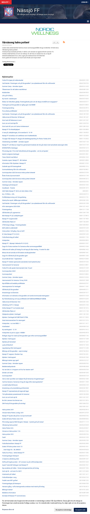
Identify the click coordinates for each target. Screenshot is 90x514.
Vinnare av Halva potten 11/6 (11, 431)
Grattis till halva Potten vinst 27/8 (12, 419)
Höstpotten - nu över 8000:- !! (11, 323)
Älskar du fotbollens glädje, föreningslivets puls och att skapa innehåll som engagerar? (30, 102)
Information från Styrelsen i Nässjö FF (14, 163)
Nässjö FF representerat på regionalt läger (15, 391)
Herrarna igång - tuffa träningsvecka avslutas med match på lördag (23, 486)
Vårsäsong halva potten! (15, 42)
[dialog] (45, 505)
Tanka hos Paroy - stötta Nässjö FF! (13, 453)
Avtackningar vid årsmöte (10, 292)
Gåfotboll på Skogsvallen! (10, 289)
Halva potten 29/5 (7, 434)
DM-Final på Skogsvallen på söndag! (13, 403)
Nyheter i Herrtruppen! (9, 357)
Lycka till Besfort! (7, 345)
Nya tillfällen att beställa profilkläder (13, 283)
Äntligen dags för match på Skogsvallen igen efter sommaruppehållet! (24, 336)
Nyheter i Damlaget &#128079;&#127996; (15, 317)
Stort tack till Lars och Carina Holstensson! (15, 126)
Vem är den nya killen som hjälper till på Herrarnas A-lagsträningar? (23, 379)
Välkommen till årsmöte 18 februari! (13, 117)
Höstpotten (5, 240)
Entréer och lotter (7, 372)
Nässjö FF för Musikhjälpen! (11, 129)
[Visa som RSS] (64, 42)
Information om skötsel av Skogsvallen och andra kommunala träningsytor (25, 296)
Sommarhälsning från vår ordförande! (14, 169)
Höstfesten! (6, 326)
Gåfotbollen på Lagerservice (11, 212)
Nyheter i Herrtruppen (9, 339)
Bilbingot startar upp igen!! (10, 360)
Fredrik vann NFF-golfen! (10, 480)
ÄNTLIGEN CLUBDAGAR (9, 228)
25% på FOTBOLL (7, 95)
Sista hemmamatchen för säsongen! (13, 320)
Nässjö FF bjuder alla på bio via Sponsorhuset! (17, 416)
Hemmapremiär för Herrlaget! (11, 286)
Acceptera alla (80, 510)
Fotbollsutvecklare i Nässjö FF (11, 443)
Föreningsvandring (8, 108)
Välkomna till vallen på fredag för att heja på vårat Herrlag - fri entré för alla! (25, 249)
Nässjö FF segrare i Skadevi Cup (12, 354)
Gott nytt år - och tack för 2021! (12, 471)
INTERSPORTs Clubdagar (10, 148)
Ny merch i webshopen (9, 99)
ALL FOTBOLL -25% (8, 194)
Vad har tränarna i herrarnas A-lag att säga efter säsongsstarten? (22, 382)
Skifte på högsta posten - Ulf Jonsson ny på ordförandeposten (22, 462)
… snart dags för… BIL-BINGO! (11, 449)
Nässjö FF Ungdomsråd (9, 219)
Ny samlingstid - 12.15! (9, 329)
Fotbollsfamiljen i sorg (9, 477)
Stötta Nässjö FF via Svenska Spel (13, 308)
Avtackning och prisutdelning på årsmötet (15, 388)
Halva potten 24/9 (7, 409)
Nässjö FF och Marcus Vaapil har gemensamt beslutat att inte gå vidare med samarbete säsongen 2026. (35, 145)
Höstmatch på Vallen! (9, 474)
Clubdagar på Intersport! (10, 185)
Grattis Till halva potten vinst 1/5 (12, 446)
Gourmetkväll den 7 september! (12, 259)
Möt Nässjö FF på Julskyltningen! (12, 215)
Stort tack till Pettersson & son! (12, 120)
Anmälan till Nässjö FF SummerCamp (14, 496)
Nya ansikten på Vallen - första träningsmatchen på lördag (20, 468)
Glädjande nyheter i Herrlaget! (11, 314)
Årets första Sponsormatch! (11, 175)
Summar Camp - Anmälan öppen (12, 440)
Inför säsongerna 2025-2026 (11, 206)
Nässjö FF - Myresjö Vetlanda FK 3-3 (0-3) (15, 243)
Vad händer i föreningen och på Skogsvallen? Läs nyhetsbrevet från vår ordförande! (28, 83)
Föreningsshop (7, 209)
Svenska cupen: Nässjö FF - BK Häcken (14, 160)
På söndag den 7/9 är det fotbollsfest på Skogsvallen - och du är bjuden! (25, 151)
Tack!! (4, 437)
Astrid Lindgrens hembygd (10, 154)
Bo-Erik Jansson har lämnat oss (12, 400)
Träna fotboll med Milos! (10, 157)
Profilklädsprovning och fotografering (14, 197)
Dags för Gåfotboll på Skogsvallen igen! (15, 256)
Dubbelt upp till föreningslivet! (11, 166)
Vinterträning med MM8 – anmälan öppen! (15, 142)
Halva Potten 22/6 (7, 428)
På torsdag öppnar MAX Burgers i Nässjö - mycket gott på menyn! (23, 422)
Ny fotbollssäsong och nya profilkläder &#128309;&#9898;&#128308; (24, 299)
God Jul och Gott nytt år (9, 397)
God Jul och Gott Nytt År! (10, 123)
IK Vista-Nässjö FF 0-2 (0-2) (10, 234)
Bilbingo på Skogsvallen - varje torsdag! (14, 351)
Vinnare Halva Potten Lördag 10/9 (12, 413)
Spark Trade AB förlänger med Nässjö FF (15, 465)
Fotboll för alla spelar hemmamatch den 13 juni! (17, 268)
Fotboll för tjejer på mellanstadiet (12, 80)
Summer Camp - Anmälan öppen (12, 86)
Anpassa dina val (8, 509)
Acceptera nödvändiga (63, 510)
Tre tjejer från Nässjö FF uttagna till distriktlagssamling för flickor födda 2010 (26, 139)
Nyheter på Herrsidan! (9, 342)
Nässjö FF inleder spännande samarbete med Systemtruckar (21, 262)
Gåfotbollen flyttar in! (8, 222)
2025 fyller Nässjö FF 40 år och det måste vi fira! (17, 191)
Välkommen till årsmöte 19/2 (11, 302)
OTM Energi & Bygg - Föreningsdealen (14, 225)
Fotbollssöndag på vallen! (10, 237)
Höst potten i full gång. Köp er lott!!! (13, 231)
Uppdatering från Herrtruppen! (11, 348)
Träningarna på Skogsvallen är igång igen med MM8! (18, 105)
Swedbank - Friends (8, 188)
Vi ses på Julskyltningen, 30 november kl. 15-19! (17, 132)
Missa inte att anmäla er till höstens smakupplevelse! (18, 252)
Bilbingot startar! (7, 489)
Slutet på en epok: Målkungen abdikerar (14, 200)
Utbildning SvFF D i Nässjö (10, 305)
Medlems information (9, 493)
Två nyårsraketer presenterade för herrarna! (15, 394)
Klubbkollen (6, 92)
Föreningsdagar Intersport (10, 456)
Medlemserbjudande (8, 366)
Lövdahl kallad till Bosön (10, 385)
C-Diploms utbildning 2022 (10, 459)
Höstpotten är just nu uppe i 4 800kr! (13, 332)
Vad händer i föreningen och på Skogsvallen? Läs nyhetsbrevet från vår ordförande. (28, 114)
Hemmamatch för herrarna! (10, 265)
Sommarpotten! (7, 274)
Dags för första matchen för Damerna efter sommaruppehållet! (22, 246)
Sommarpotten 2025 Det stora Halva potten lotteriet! (18, 172)
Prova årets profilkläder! (9, 111)
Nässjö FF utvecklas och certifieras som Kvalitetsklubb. (19, 135)
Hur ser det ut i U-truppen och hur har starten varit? (18, 369)
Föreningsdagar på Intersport (11, 483)
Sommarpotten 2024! (8, 271)
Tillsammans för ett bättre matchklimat (14, 89)
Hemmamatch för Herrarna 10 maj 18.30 (14, 280)
